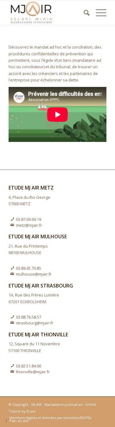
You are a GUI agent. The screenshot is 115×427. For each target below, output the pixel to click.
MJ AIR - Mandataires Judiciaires (56, 404)
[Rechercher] (84, 12)
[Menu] (98, 12)
